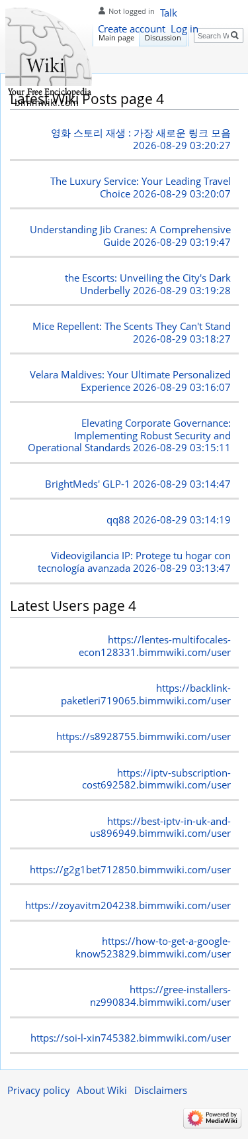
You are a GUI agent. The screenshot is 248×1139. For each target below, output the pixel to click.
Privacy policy (38, 1090)
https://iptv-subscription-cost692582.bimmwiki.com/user (156, 779)
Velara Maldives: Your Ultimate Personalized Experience (130, 381)
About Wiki (102, 1090)
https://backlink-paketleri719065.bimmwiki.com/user (146, 694)
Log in (184, 28)
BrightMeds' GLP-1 (138, 483)
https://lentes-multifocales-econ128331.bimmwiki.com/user (155, 646)
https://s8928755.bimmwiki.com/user (143, 736)
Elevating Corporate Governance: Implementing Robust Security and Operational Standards (129, 435)
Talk (168, 12)
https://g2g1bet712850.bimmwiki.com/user (130, 869)
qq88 (168, 519)
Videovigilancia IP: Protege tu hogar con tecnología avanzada (134, 561)
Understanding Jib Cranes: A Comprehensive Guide (130, 235)
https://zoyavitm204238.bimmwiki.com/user (128, 905)
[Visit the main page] (49, 53)
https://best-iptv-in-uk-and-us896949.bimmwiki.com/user (160, 827)
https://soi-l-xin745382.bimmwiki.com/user (130, 1037)
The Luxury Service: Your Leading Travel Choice (140, 187)
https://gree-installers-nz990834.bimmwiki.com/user (160, 995)
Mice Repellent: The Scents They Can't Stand (131, 332)
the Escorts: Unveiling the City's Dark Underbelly (148, 284)
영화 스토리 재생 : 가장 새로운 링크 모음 (141, 139)
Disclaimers (160, 1090)
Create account (131, 28)
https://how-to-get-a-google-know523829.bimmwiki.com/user (153, 947)
